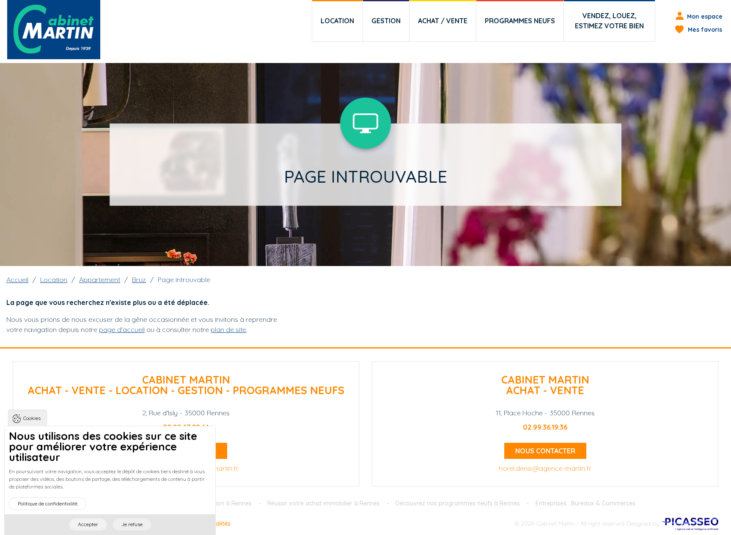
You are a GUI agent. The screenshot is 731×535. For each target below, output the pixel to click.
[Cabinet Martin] (53, 29)
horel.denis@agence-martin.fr (545, 468)
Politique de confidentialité (47, 503)
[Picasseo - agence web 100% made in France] (689, 523)
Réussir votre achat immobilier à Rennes (323, 503)
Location (337, 20)
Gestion (386, 20)
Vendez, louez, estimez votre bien (609, 20)
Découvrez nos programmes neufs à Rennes (458, 503)
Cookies (32, 418)
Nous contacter (545, 451)
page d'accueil (122, 329)
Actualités (217, 523)
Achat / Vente (442, 20)
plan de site (228, 329)
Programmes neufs (520, 20)
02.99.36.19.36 (545, 427)
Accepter (88, 524)
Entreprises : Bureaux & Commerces (585, 503)
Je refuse (132, 524)
